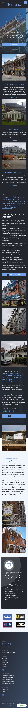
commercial (17, 265)
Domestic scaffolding (7, 677)
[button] (22, 705)
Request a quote (14, 44)
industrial (6, 267)
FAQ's (3, 691)
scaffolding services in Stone (15, 262)
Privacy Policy (5, 689)
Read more (14, 97)
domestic (23, 265)
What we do (5, 660)
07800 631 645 (5, 647)
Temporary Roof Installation (8, 681)
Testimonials (5, 662)
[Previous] (6, 604)
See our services (15, 416)
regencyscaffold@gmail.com (9, 652)
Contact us (5, 666)
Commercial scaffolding (8, 675)
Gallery (4, 664)
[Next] (9, 604)
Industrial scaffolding (7, 679)
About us (4, 658)
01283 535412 (15, 49)
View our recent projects (15, 274)
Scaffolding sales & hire (8, 683)
